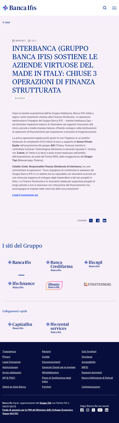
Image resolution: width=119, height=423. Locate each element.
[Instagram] (88, 410)
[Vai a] (98, 265)
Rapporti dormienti (92, 372)
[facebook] (82, 410)
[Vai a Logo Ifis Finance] (21, 286)
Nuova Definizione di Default (97, 377)
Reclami (46, 351)
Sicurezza (87, 356)
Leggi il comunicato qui (25, 195)
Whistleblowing (50, 372)
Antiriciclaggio (10, 367)
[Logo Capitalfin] (21, 327)
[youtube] (100, 410)
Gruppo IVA (45, 403)
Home (7, 22)
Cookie (45, 356)
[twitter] (93, 410)
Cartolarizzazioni (91, 386)
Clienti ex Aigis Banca (14, 386)
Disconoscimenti (51, 362)
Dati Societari (89, 351)
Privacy (6, 356)
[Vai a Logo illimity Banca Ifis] (59, 286)
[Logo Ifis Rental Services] (59, 327)
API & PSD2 (8, 377)
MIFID (85, 367)
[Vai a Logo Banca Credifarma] (59, 265)
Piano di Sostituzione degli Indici (56, 379)
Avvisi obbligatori (11, 372)
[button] (104, 8)
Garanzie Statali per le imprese (58, 367)
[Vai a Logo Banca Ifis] (21, 265)
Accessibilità (88, 362)
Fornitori (46, 386)
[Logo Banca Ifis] (19, 7)
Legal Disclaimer (11, 362)
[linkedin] (106, 410)
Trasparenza (9, 351)
